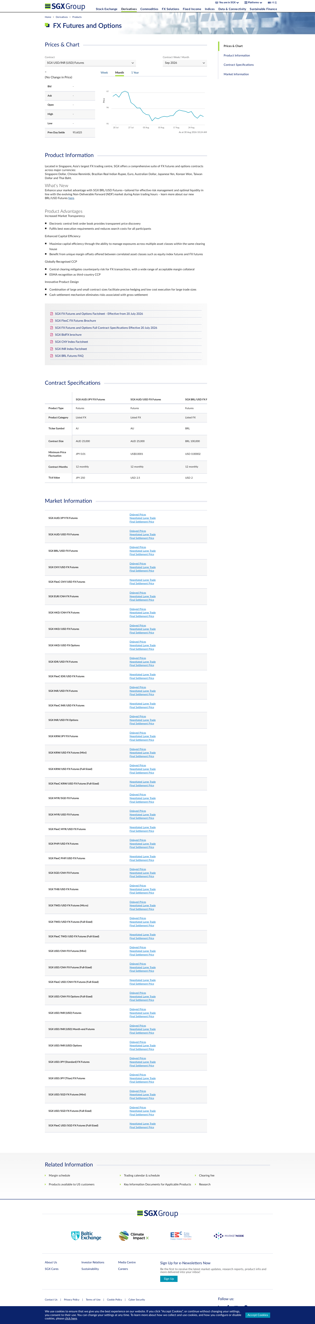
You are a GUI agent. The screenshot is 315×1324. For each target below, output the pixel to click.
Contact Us (51, 1299)
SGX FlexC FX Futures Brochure (75, 320)
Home (48, 17)
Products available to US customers (71, 1184)
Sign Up (169, 1278)
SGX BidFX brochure (68, 334)
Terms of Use (93, 1299)
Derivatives (129, 9)
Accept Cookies (258, 1315)
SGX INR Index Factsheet (71, 349)
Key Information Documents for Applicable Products (157, 1184)
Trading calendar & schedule (142, 1175)
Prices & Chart (233, 46)
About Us (51, 1262)
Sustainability (90, 1269)
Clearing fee (206, 1175)
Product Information (237, 55)
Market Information (236, 74)
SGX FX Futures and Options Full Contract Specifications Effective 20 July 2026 (106, 327)
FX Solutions (170, 9)
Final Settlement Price (142, 522)
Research (205, 1184)
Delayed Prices (138, 514)
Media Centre (127, 1262)
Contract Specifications (239, 64)
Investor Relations (92, 1262)
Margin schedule (59, 1175)
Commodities (149, 9)
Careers (123, 1269)
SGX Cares (52, 1269)
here (71, 198)
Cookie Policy (114, 1299)
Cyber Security (137, 1299)
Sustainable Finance (263, 9)
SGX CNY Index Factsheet (71, 341)
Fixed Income (192, 9)
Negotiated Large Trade (143, 518)
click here (71, 1318)
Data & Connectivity (232, 9)
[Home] (69, 6)
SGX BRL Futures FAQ (69, 355)
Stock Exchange (107, 9)
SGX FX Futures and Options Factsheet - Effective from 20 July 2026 (99, 313)
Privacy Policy (71, 1299)
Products (77, 17)
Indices (210, 9)
